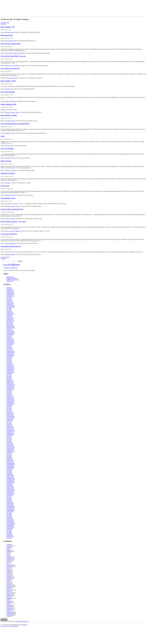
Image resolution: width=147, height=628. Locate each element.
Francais (9, 570)
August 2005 (10, 528)
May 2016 (9, 361)
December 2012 (10, 416)
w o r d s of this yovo (12, 264)
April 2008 (9, 484)
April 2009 (9, 473)
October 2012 (10, 419)
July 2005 (9, 529)
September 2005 (11, 526)
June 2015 (9, 376)
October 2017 (10, 344)
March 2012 (10, 426)
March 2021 (10, 322)
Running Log (10, 281)
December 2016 (10, 351)
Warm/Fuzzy (10, 609)
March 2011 (10, 442)
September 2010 (11, 450)
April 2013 (9, 410)
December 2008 (10, 478)
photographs (10, 598)
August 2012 (10, 420)
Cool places (9, 558)
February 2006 (10, 520)
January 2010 (10, 461)
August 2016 (10, 356)
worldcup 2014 (10, 612)
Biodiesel (9, 551)
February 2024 (10, 302)
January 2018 (10, 340)
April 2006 (9, 517)
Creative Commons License (21, 621)
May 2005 (9, 532)
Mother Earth (10, 590)
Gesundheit (9, 577)
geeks (11, 89)
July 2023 (9, 308)
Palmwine (12, 101)
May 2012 (9, 423)
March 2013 (10, 412)
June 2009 (9, 470)
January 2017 (10, 349)
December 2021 (10, 320)
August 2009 (10, 468)
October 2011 (10, 432)
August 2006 (10, 511)
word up (12, 133)
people (8, 597)
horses (8, 583)
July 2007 (9, 496)
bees (8, 548)
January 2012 (10, 428)
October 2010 (10, 449)
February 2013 (10, 413)
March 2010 (10, 459)
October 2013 (10, 402)
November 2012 (11, 417)
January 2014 (10, 398)
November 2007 (11, 490)
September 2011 (11, 434)
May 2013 (9, 409)
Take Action (13, 170)
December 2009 (10, 463)
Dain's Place (10, 559)
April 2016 (9, 362)
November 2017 (11, 343)
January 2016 (10, 366)
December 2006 (10, 506)
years (8, 616)
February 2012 (10, 427)
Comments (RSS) (14, 626)
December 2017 (10, 341)
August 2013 (10, 405)
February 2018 (10, 338)
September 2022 (11, 313)
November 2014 (11, 385)
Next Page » (4, 24)
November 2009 (11, 464)
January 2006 (10, 521)
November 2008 (11, 479)
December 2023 (10, 305)
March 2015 (10, 380)
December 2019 (10, 326)
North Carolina (21, 53)
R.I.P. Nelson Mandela (8, 92)
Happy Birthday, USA (8, 27)
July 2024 (9, 297)
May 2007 (9, 499)
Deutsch (7, 112)
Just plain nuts (10, 586)
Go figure (17, 32)
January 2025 (10, 291)
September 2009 (11, 467)
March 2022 (10, 316)
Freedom (7, 32)
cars (8, 554)
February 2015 (10, 381)
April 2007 (9, 500)
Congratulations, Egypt (8, 198)
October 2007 (10, 492)
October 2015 (10, 370)
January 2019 (10, 330)
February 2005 (10, 536)
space (8, 603)
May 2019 (9, 329)
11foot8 (8, 544)
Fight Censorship (6, 161)
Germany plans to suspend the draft (12, 209)
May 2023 (9, 309)
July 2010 (9, 453)
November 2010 (11, 448)
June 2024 (9, 298)
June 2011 (9, 438)
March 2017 (10, 348)
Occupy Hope (5, 186)
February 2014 (10, 396)
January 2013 (10, 414)
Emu (8, 568)
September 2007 (11, 493)
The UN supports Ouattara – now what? (13, 221)
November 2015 (11, 369)
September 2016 (11, 355)
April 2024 (9, 300)
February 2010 (10, 460)
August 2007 (10, 495)
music (8, 591)
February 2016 (10, 365)
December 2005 (10, 522)
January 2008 (10, 488)
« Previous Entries (5, 22)
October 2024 (10, 294)
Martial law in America (8, 173)
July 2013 (9, 406)
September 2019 (11, 327)
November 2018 (11, 333)
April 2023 (9, 311)
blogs (8, 552)
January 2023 (10, 312)
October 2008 (10, 481)
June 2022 (9, 315)
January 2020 (10, 325)
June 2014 (9, 392)
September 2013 (11, 403)
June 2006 (9, 514)
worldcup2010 (10, 615)
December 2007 (10, 489)
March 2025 (10, 289)
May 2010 (9, 456)
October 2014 (10, 387)
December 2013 (10, 399)
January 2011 (10, 445)
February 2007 (10, 503)
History (12, 40)
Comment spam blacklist (13, 279)
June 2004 (9, 538)
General (12, 32)
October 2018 (10, 334)
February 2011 (10, 443)
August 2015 (10, 373)
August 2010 (10, 452)
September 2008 (11, 482)
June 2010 (9, 455)
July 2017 (9, 345)
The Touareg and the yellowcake (11, 246)
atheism (8, 547)
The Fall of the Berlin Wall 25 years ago (13, 56)
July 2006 (9, 513)
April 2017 (9, 347)
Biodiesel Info (10, 277)
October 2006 (10, 508)
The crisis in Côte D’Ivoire (9, 234)
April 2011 (9, 441)
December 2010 (10, 446)
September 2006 (11, 510)
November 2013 (11, 401)
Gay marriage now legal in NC (10, 68)
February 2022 (10, 318)
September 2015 (11, 372)
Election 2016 (8, 53)
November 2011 (11, 431)
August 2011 (10, 435)
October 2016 (10, 354)
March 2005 (10, 535)
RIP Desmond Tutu (7, 35)
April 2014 (9, 394)
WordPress (25, 624)
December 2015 (10, 367)
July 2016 (9, 358)
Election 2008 (10, 565)
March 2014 (10, 395)
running (8, 601)
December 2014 (10, 384)
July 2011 (9, 437)
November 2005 (11, 524)
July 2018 (9, 336)
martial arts (9, 587)
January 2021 (10, 323)
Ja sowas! (9, 584)
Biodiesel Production (12, 278)
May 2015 (9, 377)
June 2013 (9, 408)
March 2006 (10, 518)
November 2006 (11, 507)
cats (8, 555)
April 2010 (9, 457)
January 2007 (10, 504)
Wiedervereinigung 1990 (8, 104)
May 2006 (9, 515)
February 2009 (10, 475)
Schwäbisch (10, 602)
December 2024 (10, 293)
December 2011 (10, 430)
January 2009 (10, 477)
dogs (8, 563)
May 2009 (9, 471)
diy (7, 562)
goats (8, 580)
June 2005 (9, 531)
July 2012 (9, 421)
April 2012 (9, 424)
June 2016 (9, 359)
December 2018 (10, 331)
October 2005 (10, 525)
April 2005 (9, 533)
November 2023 (11, 307)
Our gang (9, 594)
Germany (12, 65)
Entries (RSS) (4, 626)
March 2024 (10, 301)
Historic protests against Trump (10, 43)
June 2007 (9, 497)
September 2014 (11, 388)
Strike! (3, 136)
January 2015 (10, 383)
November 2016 (11, 352)
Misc (8, 588)
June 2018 (9, 337)
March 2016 (10, 363)
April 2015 (9, 378)
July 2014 (9, 391)
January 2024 (10, 304)
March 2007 (10, 502)
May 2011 (9, 439)
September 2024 (11, 296)
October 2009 (10, 466)
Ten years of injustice (7, 148)
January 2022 (10, 319)
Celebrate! (7, 120)
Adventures (9, 545)
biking (8, 550)
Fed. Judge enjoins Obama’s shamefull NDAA (15, 124)
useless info (9, 608)
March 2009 (10, 474)
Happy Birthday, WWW (8, 81)
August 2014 (10, 390)
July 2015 (9, 374)
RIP (15, 40)
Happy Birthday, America (9, 115)
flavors (8, 569)
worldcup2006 (10, 613)
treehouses (9, 606)
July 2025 (9, 287)
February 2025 (10, 290)
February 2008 (10, 486)
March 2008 (10, 485)
